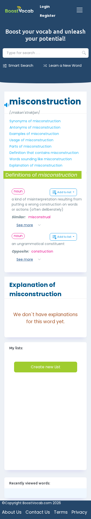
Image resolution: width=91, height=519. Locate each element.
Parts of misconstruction (30, 146)
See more (25, 225)
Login (45, 6)
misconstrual (39, 217)
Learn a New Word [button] (65, 65)
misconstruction (45, 99)
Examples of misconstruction (34, 133)
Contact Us (37, 512)
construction (42, 251)
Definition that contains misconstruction (44, 152)
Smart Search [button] (20, 65)
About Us (12, 512)
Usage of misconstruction (31, 140)
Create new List (45, 367)
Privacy (79, 512)
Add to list (64, 192)
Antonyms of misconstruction (34, 127)
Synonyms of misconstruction (35, 121)
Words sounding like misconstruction (40, 159)
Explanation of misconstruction (35, 165)
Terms (61, 512)
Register (48, 15)
